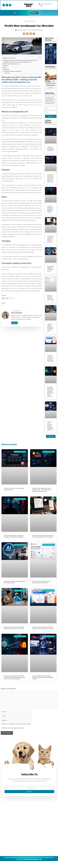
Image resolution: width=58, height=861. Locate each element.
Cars (24, 21)
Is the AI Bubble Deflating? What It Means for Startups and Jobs (50, 269)
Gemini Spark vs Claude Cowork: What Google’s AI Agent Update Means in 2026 (50, 358)
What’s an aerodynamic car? (12, 64)
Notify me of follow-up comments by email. (16, 724)
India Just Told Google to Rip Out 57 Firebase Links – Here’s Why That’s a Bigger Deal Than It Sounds (50, 178)
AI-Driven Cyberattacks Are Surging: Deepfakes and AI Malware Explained (50, 209)
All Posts (14, 323)
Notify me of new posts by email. (13, 728)
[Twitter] (10, 5)
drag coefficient (18, 142)
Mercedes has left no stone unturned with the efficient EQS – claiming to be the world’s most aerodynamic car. (20, 61)
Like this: (8, 73)
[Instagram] (7, 5)
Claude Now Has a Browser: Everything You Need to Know (50, 149)
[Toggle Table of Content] (38, 58)
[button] (41, 6)
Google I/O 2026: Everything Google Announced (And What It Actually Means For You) (50, 426)
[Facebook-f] (3, 5)
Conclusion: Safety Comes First (13, 71)
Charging (6, 69)
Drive (5, 67)
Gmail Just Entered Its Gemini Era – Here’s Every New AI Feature (50, 298)
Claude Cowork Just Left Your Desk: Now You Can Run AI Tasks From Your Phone (50, 239)
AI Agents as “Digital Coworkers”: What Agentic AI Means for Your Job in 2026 (50, 328)
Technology (31, 21)
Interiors (6, 66)
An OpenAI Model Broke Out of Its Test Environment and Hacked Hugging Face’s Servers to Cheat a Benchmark (50, 391)
